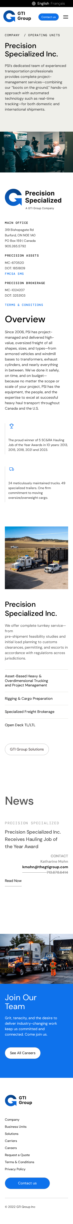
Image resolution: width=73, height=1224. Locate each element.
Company (12, 1119)
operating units (44, 35)
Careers (11, 1148)
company (13, 35)
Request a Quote (17, 1155)
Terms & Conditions (24, 305)
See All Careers (22, 1053)
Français (58, 3)
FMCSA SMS (14, 274)
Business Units (16, 1127)
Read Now (13, 915)
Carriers (11, 1141)
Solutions (11, 1134)
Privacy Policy (15, 1169)
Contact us (48, 17)
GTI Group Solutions (27, 749)
